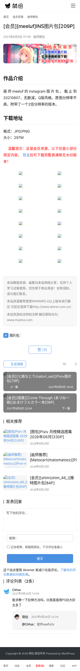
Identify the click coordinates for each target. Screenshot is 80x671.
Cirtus (16, 590)
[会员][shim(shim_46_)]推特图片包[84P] (52, 480)
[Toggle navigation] (73, 6)
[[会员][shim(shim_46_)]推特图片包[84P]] (15, 483)
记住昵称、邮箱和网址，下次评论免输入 (36, 547)
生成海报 (16, 364)
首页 (6, 17)
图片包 (14, 335)
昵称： (13, 538)
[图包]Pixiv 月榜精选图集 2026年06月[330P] (51, 434)
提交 (40, 558)
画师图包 (39, 36)
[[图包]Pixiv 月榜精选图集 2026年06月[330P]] (15, 437)
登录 (26, 155)
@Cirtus (28, 624)
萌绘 (25, 617)
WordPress (68, 653)
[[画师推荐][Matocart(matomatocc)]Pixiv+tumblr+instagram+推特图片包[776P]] (15, 460)
